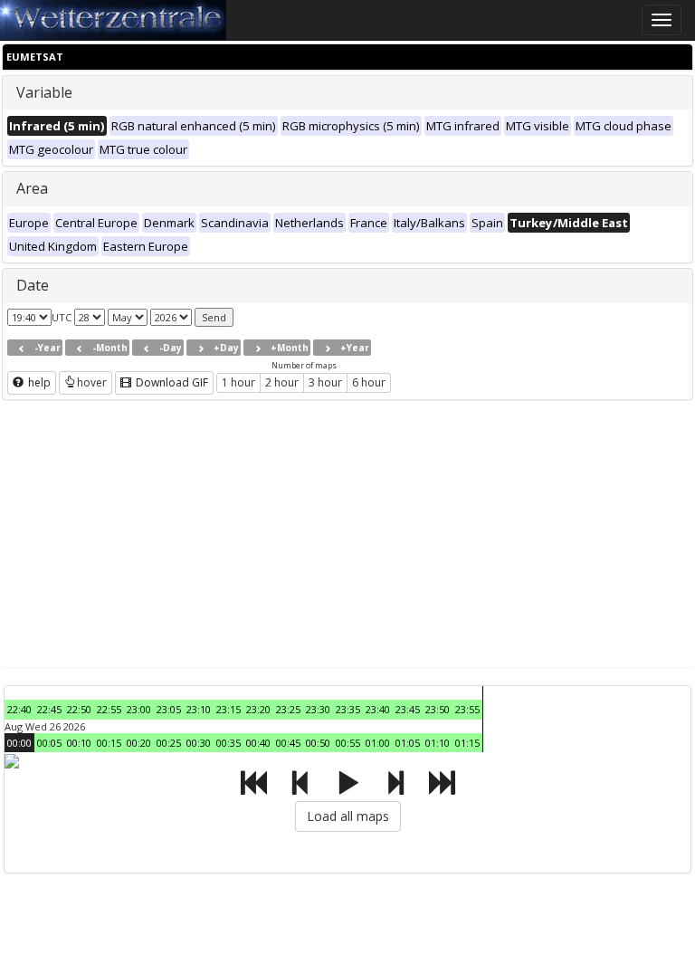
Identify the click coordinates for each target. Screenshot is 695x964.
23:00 (139, 709)
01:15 (467, 742)
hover (92, 382)
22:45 (49, 709)
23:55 (467, 709)
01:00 (378, 742)
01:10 (437, 742)
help (38, 382)
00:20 (139, 742)
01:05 (407, 742)
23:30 (318, 709)
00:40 (258, 742)
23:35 (348, 709)
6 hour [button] (369, 382)
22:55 (109, 709)
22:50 (79, 709)
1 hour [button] (238, 382)
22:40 (19, 709)
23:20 (258, 709)
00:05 (49, 742)
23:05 (169, 709)
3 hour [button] (325, 382)
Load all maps (348, 816)
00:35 (228, 742)
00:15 (109, 742)
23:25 (288, 709)
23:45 (407, 709)
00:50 (318, 742)
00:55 (348, 742)
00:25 (169, 742)
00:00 (19, 742)
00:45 (288, 742)
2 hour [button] (282, 382)
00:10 (79, 742)
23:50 (437, 709)
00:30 (198, 742)
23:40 (378, 709)
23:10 (198, 709)
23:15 (228, 709)
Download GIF (170, 382)
